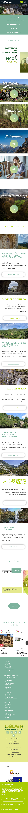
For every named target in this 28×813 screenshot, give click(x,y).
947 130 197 (15, 752)
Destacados (13, 17)
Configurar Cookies (10, 809)
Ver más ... (14, 606)
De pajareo (8, 684)
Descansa (7, 705)
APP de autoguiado (10, 677)
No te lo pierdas (12, 25)
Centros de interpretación (11, 698)
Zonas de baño (9, 697)
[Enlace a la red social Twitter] (15, 732)
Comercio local (9, 715)
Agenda (12, 28)
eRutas (7, 688)
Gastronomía (8, 671)
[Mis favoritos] (21, 2)
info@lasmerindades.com (14, 754)
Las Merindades (7, 2)
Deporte (7, 694)
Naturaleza (8, 666)
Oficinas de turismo (10, 714)
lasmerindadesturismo (11, 630)
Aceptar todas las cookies (12, 804)
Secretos (7, 663)
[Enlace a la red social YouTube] (13, 735)
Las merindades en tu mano (13, 21)
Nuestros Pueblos (9, 669)
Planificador (8, 704)
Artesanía (7, 670)
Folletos (7, 717)
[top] (14, 209)
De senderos (8, 681)
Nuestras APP (14, 743)
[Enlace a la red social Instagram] (7, 732)
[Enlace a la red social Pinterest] (11, 732)
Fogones (7, 707)
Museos (7, 696)
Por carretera (8, 680)
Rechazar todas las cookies (13, 799)
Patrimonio (8, 667)
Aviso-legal (14, 741)
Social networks (13, 32)
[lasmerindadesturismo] (2, 631)
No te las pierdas (9, 679)
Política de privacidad (14, 738)
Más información (12, 274)
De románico (8, 687)
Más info (3, 794)
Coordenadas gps (14, 757)
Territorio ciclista (9, 683)
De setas (7, 686)
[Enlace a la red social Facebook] (19, 732)
